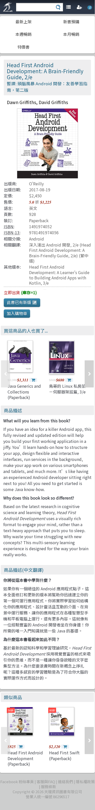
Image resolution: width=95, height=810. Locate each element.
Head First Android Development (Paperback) (25, 758)
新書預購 (71, 22)
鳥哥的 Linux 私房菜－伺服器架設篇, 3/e (67, 388)
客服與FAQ (46, 781)
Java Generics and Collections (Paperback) (24, 391)
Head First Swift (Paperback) (64, 755)
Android (36, 239)
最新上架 (23, 22)
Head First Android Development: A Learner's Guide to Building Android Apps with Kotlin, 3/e (59, 275)
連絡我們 (65, 781)
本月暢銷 (71, 34)
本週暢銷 (23, 34)
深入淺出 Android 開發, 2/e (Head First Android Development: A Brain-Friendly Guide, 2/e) (60, 250)
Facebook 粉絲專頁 (17, 781)
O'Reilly (36, 184)
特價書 (23, 47)
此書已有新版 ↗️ (22, 302)
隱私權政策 (85, 781)
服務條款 (48, 786)
